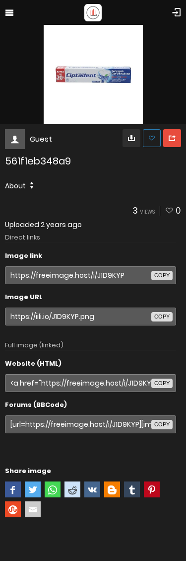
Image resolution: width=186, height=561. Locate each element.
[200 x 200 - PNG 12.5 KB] (131, 138)
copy (162, 275)
